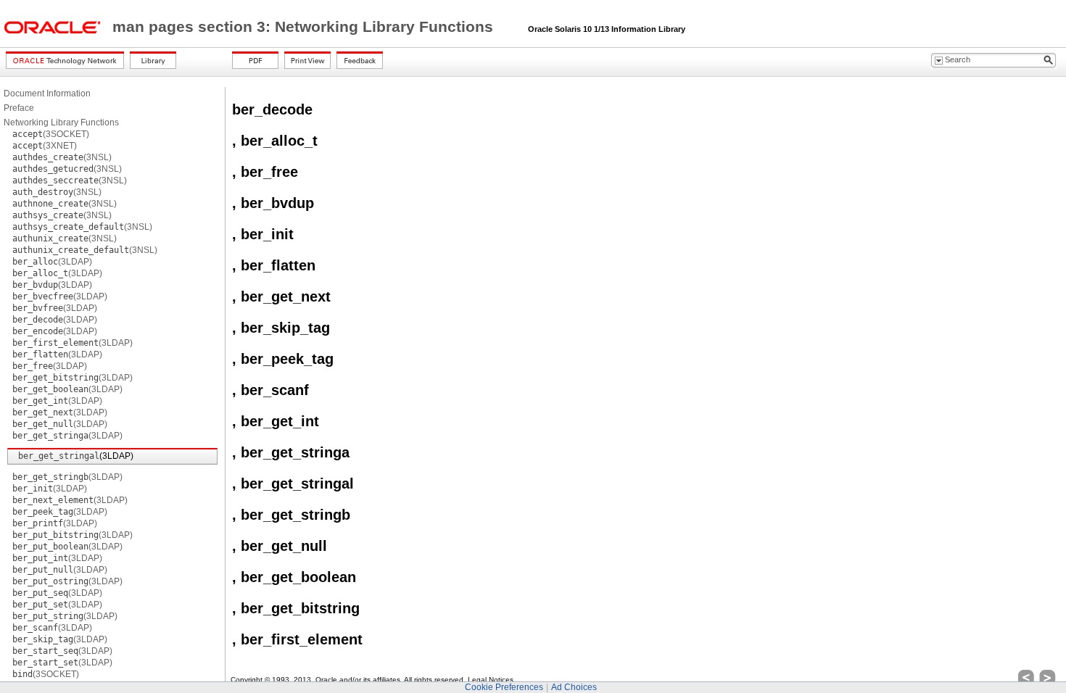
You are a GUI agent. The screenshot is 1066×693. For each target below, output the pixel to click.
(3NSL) (62, 157)
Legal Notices (490, 680)
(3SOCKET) (50, 134)
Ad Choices (574, 687)
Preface (19, 108)
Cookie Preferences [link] (504, 687)
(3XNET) (44, 146)
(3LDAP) (52, 262)
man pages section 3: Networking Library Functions (304, 27)
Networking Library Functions (61, 122)
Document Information (47, 93)
